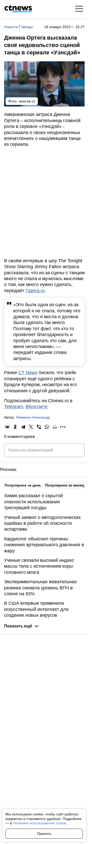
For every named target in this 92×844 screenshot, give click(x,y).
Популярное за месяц (64, 485)
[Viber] (39, 427)
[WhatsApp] (47, 427)
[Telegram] (23, 427)
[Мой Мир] (55, 427)
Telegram (13, 406)
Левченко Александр (33, 417)
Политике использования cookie (39, 823)
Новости (11, 27)
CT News (27, 372)
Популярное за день (23, 485)
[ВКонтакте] (7, 427)
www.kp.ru (27, 101)
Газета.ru (35, 290)
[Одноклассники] (15, 427)
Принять (44, 833)
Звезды (27, 27)
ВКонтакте (37, 406)
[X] (31, 427)
